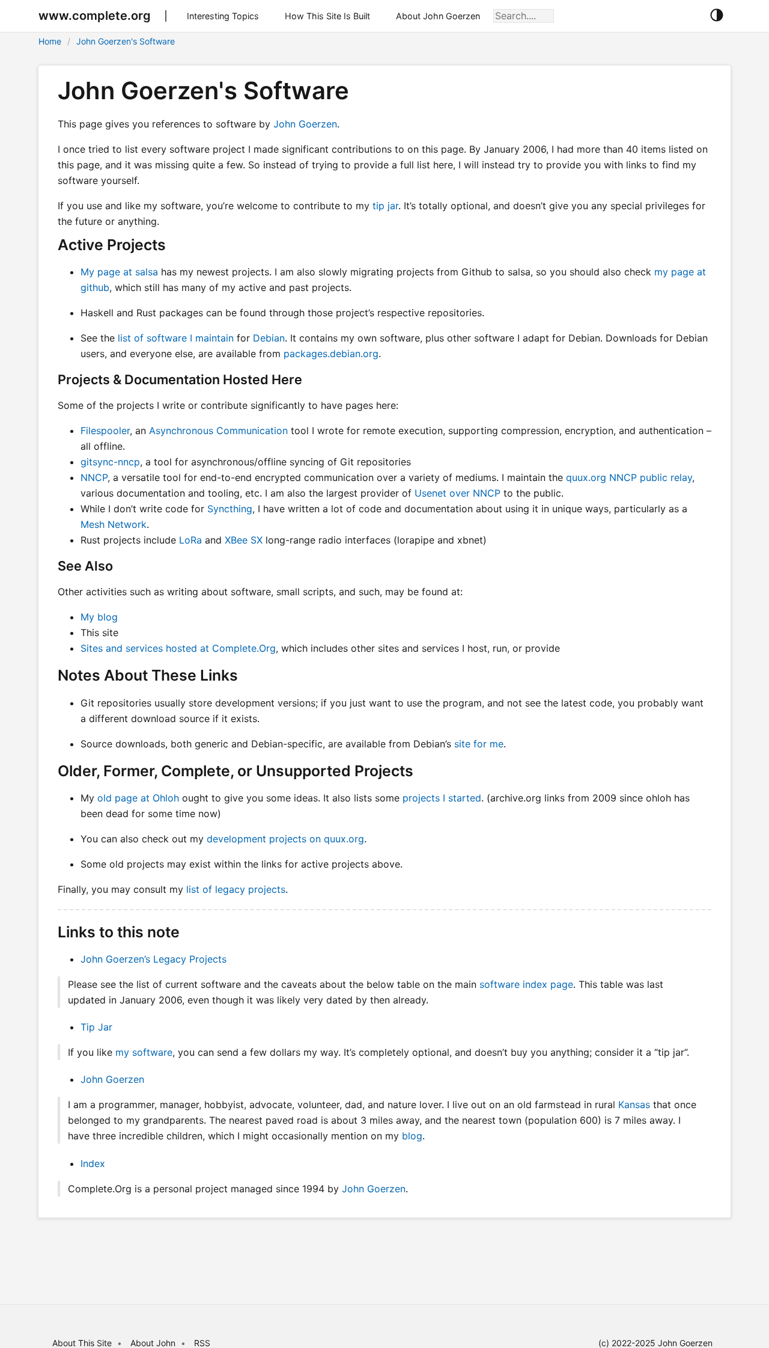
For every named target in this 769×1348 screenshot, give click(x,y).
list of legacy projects (235, 889)
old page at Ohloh (138, 798)
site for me (478, 744)
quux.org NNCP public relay (629, 477)
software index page (526, 984)
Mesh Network (114, 524)
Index (93, 1163)
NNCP (94, 477)
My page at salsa (119, 272)
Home (49, 41)
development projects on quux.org (285, 839)
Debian (269, 338)
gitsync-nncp (110, 462)
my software (143, 1052)
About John (152, 1343)
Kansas (634, 1104)
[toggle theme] (716, 15)
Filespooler (105, 430)
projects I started (442, 798)
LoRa (190, 540)
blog (412, 1136)
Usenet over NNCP (457, 493)
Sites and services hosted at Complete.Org (178, 648)
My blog (99, 617)
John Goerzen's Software (125, 41)
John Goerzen (305, 124)
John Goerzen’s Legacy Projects (153, 959)
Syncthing (229, 509)
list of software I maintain (176, 338)
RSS (202, 1343)
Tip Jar (96, 1027)
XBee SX (244, 540)
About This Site (82, 1343)
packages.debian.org (331, 354)
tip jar (385, 206)
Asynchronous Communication (218, 430)
